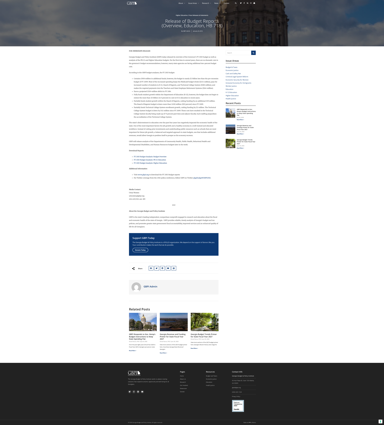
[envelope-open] (255, 3)
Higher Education (182, 15)
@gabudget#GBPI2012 (202, 178)
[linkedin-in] (248, 3)
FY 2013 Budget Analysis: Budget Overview (150, 157)
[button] (151, 268)
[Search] (253, 53)
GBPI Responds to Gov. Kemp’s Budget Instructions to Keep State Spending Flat (142, 336)
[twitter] (241, 3)
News (216, 3)
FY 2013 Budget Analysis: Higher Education (150, 163)
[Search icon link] (236, 3)
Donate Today (140, 250)
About (180, 3)
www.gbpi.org (143, 175)
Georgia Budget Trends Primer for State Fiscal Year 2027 (204, 335)
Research (205, 3)
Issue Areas (192, 3)
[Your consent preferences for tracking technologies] (380, 421)
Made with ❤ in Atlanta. (250, 422)
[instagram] (251, 3)
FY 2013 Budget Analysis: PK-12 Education (150, 160)
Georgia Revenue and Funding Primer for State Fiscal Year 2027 (173, 336)
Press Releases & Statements (198, 15)
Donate (226, 3)
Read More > (132, 350)
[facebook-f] (244, 3)
